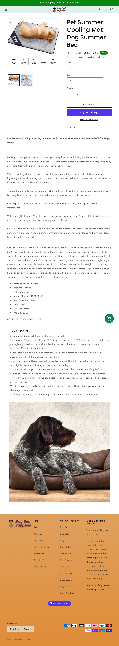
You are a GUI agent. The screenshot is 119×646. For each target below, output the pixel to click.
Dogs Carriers (67, 579)
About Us (38, 533)
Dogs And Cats (67, 592)
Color (69, 62)
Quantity (70, 88)
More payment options (89, 119)
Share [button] (72, 127)
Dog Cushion (66, 547)
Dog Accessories (68, 560)
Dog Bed (64, 527)
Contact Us (39, 540)
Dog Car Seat (66, 573)
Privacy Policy (40, 566)
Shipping (82, 57)
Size (68, 75)
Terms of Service (41, 547)
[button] (6, 9)
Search (37, 527)
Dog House (65, 553)
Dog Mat (64, 540)
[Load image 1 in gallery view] (14, 80)
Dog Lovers (65, 586)
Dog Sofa (64, 533)
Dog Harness (66, 566)
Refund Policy (40, 553)
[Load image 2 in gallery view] (27, 80)
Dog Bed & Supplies (22, 639)
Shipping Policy (41, 560)
